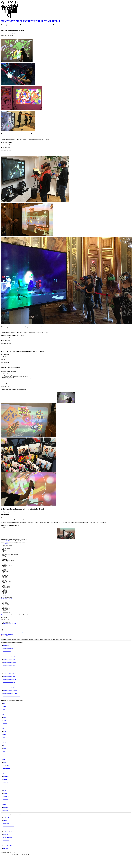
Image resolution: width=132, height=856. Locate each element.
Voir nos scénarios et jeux (6, 598)
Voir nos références (5, 543)
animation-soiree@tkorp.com (7, 540)
